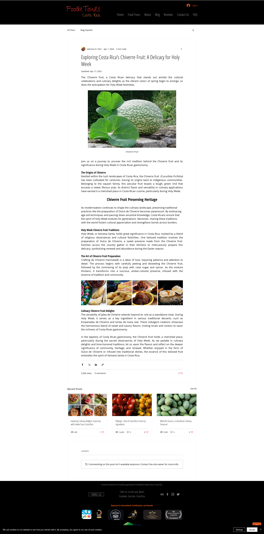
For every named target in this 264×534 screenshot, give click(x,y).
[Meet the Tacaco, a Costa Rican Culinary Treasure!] (176, 405)
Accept (252, 529)
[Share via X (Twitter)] (89, 364)
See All (193, 388)
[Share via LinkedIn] (96, 364)
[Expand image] (93, 292)
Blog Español (86, 30)
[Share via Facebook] (82, 364)
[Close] (260, 529)
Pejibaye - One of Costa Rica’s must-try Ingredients (131, 422)
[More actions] (181, 49)
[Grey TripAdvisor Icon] (162, 494)
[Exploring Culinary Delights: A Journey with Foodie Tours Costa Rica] (87, 405)
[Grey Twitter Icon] (178, 494)
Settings (239, 529)
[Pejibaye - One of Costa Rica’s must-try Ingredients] (132, 405)
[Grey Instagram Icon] (173, 494)
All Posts (71, 30)
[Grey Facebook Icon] (167, 494)
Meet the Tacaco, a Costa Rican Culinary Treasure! (176, 422)
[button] (193, 30)
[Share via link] (102, 364)
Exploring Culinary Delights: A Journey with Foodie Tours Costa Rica (86, 422)
